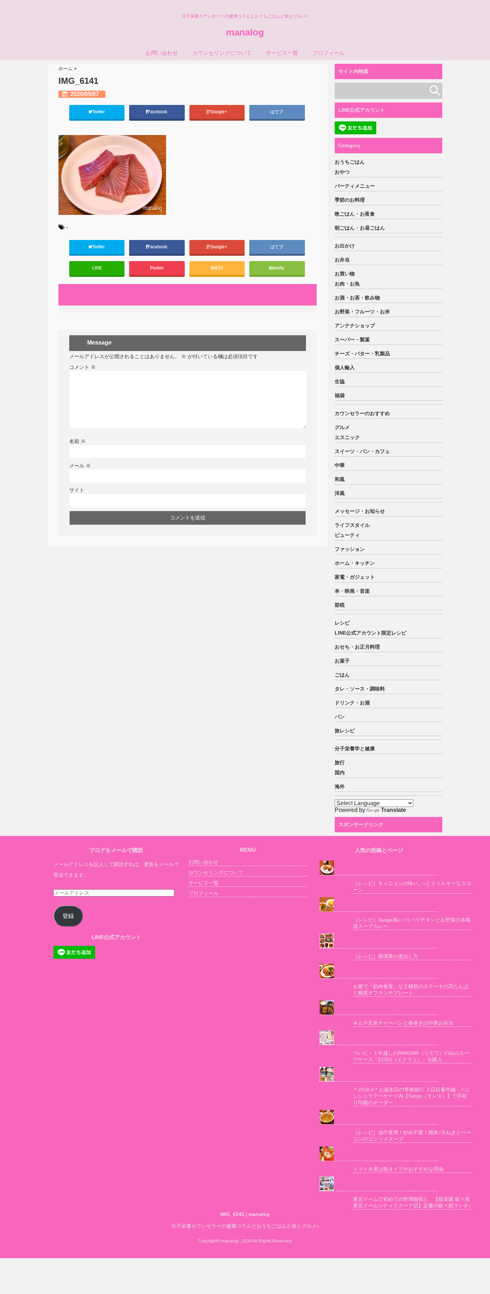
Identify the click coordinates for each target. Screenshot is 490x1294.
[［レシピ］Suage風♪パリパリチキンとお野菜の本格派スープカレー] (379, 904)
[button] (112, 175)
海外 (340, 786)
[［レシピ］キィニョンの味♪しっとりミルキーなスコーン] (379, 868)
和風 (340, 479)
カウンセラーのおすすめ (362, 413)
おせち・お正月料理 (357, 647)
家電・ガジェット (355, 577)
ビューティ (347, 535)
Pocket (157, 267)
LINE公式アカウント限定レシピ (370, 633)
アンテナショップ (355, 325)
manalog (245, 32)
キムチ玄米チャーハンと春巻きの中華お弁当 (403, 1023)
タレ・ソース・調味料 (360, 689)
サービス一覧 (282, 53)
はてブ (277, 111)
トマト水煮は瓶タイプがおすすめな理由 (398, 1169)
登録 (68, 916)
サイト (76, 490)
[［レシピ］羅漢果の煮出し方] (379, 941)
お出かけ (345, 246)
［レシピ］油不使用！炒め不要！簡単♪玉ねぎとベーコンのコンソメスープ (412, 1136)
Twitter (99, 111)
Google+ (219, 111)
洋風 (340, 493)
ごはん (342, 675)
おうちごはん (350, 162)
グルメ (342, 427)
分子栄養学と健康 (355, 748)
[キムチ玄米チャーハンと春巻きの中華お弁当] (379, 1007)
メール (80, 465)
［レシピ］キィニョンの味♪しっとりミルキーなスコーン (412, 886)
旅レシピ (345, 730)
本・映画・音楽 (352, 591)
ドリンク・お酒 (352, 703)
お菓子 (342, 661)
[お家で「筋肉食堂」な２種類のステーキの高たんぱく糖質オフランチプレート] (379, 971)
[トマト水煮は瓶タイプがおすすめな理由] (379, 1153)
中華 (340, 465)
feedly (278, 267)
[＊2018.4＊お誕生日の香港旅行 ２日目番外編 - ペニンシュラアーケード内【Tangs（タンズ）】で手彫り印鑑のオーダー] (379, 1074)
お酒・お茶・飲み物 (357, 297)
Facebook (158, 111)
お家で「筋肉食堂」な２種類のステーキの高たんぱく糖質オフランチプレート (410, 989)
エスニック (347, 437)
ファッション (350, 549)
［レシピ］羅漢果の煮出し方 (385, 956)
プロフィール (328, 53)
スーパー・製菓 (352, 339)
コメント (82, 367)
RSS (218, 267)
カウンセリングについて (221, 53)
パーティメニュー (355, 186)
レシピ (342, 623)
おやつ (342, 172)
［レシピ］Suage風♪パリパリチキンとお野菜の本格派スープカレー (412, 923)
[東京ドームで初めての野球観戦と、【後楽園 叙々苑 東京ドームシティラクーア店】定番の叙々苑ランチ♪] (379, 1184)
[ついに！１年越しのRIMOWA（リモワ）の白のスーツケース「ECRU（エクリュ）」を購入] (379, 1037)
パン (340, 717)
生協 (340, 381)
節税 (340, 605)
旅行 (340, 762)
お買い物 (345, 273)
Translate (393, 810)
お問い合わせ (162, 53)
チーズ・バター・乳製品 (362, 353)
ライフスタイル (352, 525)
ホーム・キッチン (355, 563)
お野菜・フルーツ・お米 (362, 311)
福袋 (340, 395)
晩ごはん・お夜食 (355, 214)
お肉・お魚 (347, 284)
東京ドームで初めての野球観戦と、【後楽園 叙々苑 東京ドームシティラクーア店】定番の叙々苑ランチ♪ (412, 1202)
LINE (97, 267)
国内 (340, 772)
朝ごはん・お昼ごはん (360, 228)
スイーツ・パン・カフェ (362, 451)
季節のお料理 (350, 200)
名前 (77, 441)
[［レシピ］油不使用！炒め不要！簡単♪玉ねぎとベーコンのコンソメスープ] (379, 1117)
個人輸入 (345, 367)
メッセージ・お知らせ (360, 511)
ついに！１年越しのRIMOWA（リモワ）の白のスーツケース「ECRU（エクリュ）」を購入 (411, 1056)
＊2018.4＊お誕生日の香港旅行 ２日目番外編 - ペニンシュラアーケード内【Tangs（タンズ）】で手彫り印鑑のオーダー (411, 1096)
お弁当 (342, 260)
